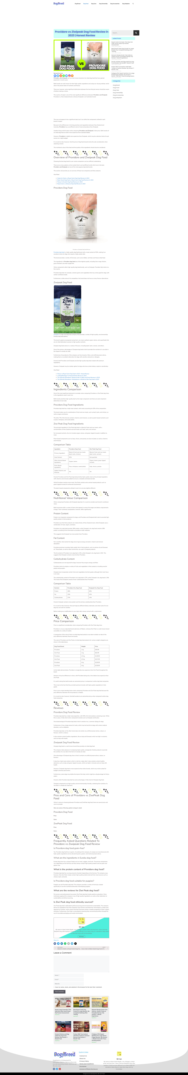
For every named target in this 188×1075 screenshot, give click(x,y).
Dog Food (85, 3)
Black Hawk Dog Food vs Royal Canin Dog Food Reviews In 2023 (75, 180)
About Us (82, 1058)
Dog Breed (77, 3)
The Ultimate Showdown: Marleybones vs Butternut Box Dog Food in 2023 (78, 379)
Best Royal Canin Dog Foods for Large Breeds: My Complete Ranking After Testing (81, 1012)
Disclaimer (83, 1066)
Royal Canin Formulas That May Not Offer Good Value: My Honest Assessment (63, 1011)
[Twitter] (58, 75)
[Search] (136, 33)
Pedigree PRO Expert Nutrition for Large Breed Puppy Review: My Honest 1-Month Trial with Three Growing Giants (99, 1037)
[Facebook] (55, 75)
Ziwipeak (56, 334)
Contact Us (83, 1056)
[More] (72, 75)
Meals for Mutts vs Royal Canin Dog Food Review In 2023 (73, 178)
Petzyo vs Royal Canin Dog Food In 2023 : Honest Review (73, 374)
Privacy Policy (84, 1061)
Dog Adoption (126, 3)
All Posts (81, 936)
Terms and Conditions (86, 1064)
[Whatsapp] (63, 75)
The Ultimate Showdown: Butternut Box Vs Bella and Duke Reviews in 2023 (78, 377)
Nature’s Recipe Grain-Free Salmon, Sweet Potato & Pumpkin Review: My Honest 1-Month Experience (99, 1013)
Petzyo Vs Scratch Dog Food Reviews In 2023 (70, 182)
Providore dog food (59, 252)
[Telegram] (66, 75)
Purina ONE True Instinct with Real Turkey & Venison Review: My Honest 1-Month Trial (81, 1036)
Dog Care (93, 3)
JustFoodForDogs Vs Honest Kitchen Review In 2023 (72, 376)
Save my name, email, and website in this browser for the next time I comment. (78, 987)
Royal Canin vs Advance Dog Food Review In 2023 (71, 184)
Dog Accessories (114, 3)
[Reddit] (60, 75)
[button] (133, 3)
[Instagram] (69, 75)
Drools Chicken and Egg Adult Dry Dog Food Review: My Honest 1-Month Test (62, 1036)
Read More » (57, 1014)
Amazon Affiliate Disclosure (88, 1069)
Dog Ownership (103, 3)
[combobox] (122, 33)
